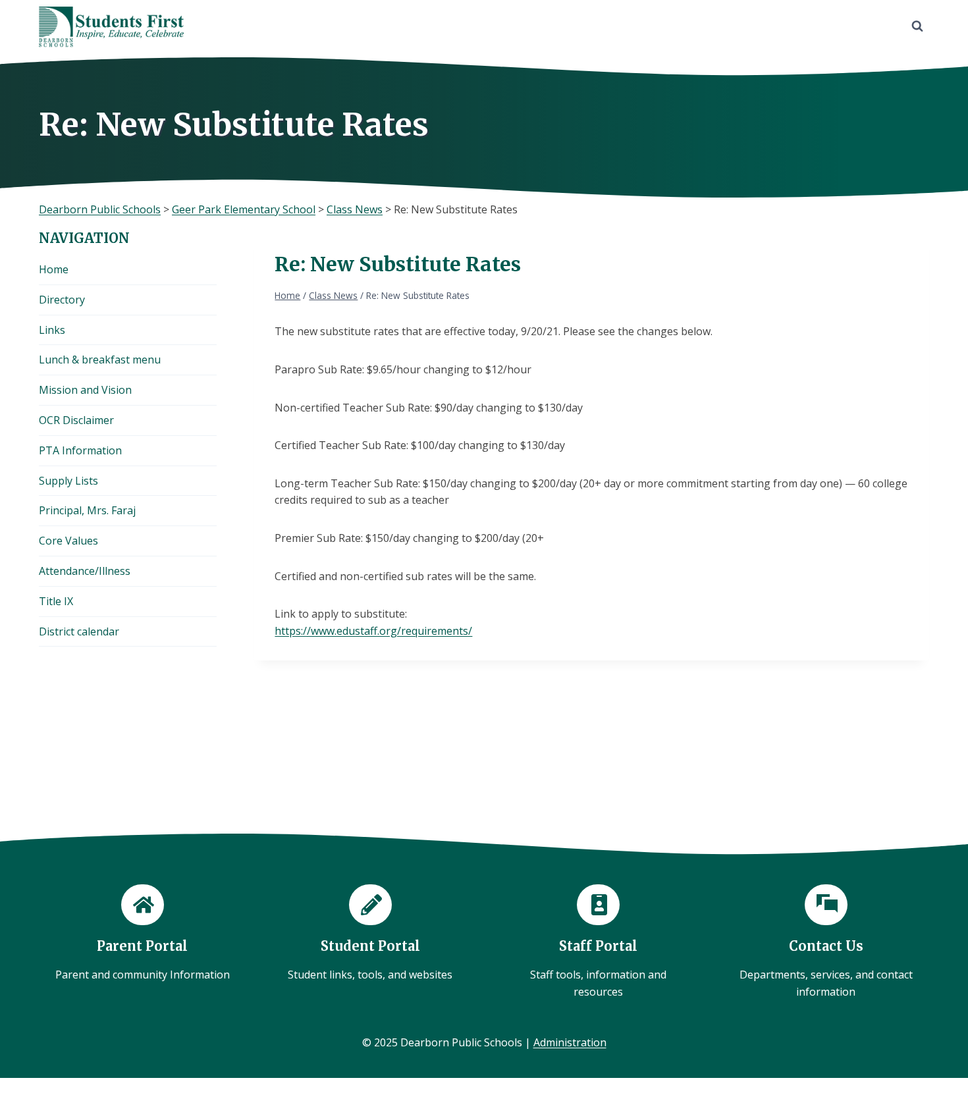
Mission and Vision (85, 390)
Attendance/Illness (84, 571)
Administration (569, 1042)
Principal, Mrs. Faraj (87, 510)
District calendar (79, 631)
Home (53, 269)
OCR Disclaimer (76, 420)
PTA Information (80, 450)
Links (52, 330)
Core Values (68, 540)
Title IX (56, 601)
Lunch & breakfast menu (100, 359)
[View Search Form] (917, 26)
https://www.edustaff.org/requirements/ (373, 631)
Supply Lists (68, 480)
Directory (62, 299)
